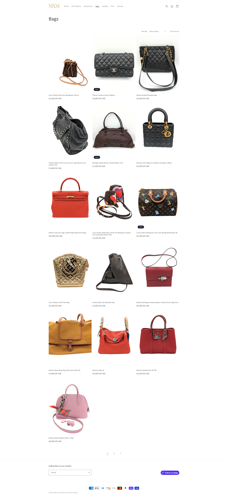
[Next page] (120, 453)
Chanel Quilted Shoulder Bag (146, 95)
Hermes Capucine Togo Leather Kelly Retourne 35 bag (67, 233)
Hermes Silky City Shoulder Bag (103, 302)
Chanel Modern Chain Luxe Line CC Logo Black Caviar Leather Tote (67, 164)
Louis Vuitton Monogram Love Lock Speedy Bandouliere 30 (156, 233)
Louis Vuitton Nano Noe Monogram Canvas (64, 95)
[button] (166, 6)
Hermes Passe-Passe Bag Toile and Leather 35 (64, 370)
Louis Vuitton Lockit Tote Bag (59, 302)
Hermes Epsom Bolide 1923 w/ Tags (61, 438)
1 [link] (107, 453)
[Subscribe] (88, 472)
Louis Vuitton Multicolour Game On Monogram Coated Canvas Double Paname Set (111, 234)
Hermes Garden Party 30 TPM (146, 370)
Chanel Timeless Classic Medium (104, 95)
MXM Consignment (59, 492)
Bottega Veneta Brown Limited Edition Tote (108, 163)
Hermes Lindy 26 (98, 370)
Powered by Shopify (71, 492)
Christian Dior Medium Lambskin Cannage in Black (154, 163)
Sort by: (144, 31)
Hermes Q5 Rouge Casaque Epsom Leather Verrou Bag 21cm (157, 302)
